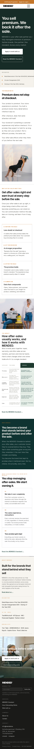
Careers (4, 718)
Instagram (12, 736)
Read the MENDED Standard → (12, 412)
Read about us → (7, 592)
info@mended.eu (7, 726)
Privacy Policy (6, 746)
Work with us (6, 708)
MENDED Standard (8, 702)
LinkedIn (4, 736)
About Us (5, 716)
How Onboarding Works (9, 705)
